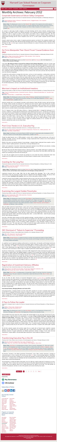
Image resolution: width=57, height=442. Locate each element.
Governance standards (14, 165)
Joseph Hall (12, 418)
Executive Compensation (27, 129)
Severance (29, 195)
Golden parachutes (44, 129)
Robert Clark (4, 399)
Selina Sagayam (31, 343)
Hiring (20, 8)
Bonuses (7, 129)
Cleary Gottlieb (19, 235)
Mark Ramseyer (13, 402)
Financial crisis (36, 129)
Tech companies (42, 20)
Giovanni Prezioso (11, 235)
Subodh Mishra (16, 130)
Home (2, 8)
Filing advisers (8, 268)
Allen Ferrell (4, 405)
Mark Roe (12, 403)
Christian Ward (10, 94)
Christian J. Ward (48, 98)
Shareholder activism (26, 20)
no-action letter (40, 277)
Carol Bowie (9, 130)
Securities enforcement (21, 234)
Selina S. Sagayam (45, 346)
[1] (11, 43)
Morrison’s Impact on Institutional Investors (20, 88)
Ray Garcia (4, 431)
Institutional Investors (23, 92)
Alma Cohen (4, 402)
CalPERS (7, 165)
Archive (10, 8)
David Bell (9, 21)
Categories (15, 8)
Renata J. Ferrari (5, 428)
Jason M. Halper (13, 419)
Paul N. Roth (12, 272)
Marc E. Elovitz (46, 273)
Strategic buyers (18, 307)
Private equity (11, 307)
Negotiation (21, 56)
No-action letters (20, 268)
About (6, 8)
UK (33, 341)
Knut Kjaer (15, 167)
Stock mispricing (36, 56)
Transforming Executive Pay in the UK (17, 338)
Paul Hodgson (15, 196)
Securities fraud (50, 92)
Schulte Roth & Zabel (29, 270)
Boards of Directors (17, 20)
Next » (39, 371)
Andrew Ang (9, 167)
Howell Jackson (5, 409)
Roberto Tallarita (13, 409)
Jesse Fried (4, 407)
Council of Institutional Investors (12, 92)
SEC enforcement (11, 234)
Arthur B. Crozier (5, 427)
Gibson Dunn (38, 343)
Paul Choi (4, 424)
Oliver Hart (4, 408)
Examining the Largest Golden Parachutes (19, 191)
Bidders (6, 56)
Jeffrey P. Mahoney (30, 97)
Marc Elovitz (16, 270)
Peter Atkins (4, 417)
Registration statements (36, 268)
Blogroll (25, 8)
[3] (32, 255)
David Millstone (13, 422)
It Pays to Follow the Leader (13, 302)
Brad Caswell (10, 270)
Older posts (6, 374)
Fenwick (14, 21)
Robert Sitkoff (12, 404)
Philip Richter (12, 424)
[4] (36, 259)
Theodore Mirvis (13, 423)
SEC (6, 234)
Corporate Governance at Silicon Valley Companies (23, 16)
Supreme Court (5, 93)
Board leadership (8, 20)
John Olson (15, 343)
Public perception (28, 56)
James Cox (9, 343)
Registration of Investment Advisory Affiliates (20, 265)
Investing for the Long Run (13, 162)
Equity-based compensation (15, 129)
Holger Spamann (13, 405)
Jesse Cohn (4, 425)
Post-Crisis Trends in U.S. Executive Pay (18, 126)
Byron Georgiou (13, 417)
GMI (17, 195)
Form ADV (14, 268)
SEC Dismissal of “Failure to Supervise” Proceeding (23, 230)
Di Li (20, 308)
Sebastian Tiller (13, 427)
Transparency (29, 341)
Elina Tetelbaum (13, 425)
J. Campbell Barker (18, 94)
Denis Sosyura (10, 57)
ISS (49, 129)
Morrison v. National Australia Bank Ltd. (37, 92)
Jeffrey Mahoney (26, 94)
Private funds (27, 268)
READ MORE (5, 46)
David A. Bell (28, 24)
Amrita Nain (9, 308)
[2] (50, 248)
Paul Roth (22, 270)
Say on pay (22, 341)
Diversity (6, 341)
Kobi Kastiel (12, 398)
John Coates (4, 401)
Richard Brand (5, 422)
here (8, 28)
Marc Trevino (12, 428)
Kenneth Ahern (17, 57)
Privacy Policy (28, 438)
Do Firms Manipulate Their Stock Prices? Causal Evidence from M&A (28, 51)
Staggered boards (35, 20)
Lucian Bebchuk (5, 398)
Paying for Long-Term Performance (36, 349)
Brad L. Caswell (6, 275)
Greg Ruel (9, 196)
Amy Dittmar (15, 308)
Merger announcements (14, 56)
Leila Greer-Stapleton (22, 343)
